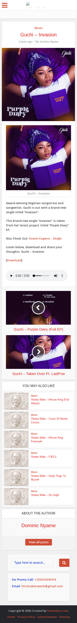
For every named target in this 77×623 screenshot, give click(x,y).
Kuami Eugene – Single (45, 238)
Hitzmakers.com (57, 611)
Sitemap (64, 617)
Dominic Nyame (49, 41)
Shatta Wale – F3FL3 (43, 456)
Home (11, 617)
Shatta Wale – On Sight (45, 495)
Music (38, 28)
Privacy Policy (26, 617)
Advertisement (47, 617)
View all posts (38, 542)
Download (14, 260)
